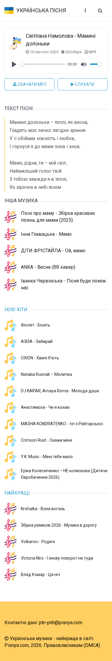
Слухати (84, 84)
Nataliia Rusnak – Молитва (46, 374)
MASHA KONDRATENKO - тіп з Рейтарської (62, 423)
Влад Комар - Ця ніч (40, 574)
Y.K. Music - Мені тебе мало (47, 456)
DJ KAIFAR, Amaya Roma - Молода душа (60, 390)
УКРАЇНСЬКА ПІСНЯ (41, 10)
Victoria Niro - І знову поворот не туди (57, 558)
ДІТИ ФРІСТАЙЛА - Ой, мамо (53, 250)
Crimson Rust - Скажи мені (46, 440)
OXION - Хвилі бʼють (40, 357)
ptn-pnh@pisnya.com (60, 622)
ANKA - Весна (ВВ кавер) (48, 267)
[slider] (42, 64)
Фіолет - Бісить (35, 325)
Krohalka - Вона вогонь (43, 508)
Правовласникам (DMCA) (72, 645)
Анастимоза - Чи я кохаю (45, 407)
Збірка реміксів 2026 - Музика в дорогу (59, 525)
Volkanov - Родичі (38, 541)
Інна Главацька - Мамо (46, 234)
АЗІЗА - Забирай (37, 341)
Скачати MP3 (31, 84)
